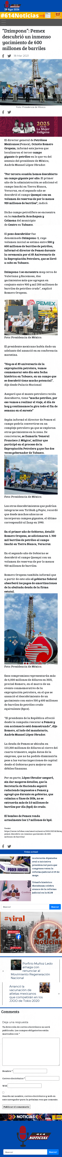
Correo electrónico (13, 1078)
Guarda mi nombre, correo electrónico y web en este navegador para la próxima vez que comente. (30, 1097)
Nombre (7, 1070)
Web (4, 1085)
